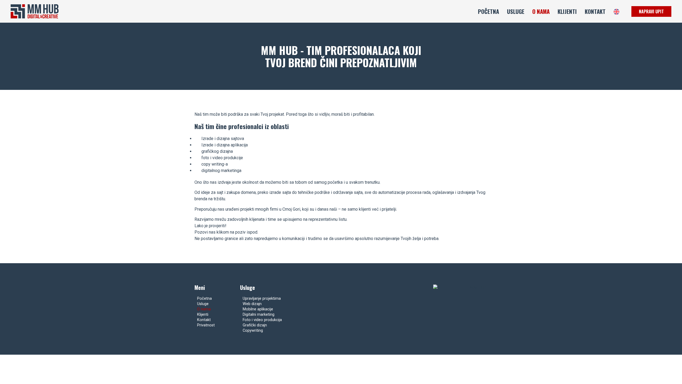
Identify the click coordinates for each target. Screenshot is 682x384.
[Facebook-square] (459, 330)
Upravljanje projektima (262, 298)
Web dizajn (252, 304)
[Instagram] (471, 330)
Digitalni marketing (258, 314)
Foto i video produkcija (262, 320)
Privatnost (206, 325)
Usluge (515, 11)
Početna (488, 11)
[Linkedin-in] (483, 330)
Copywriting (253, 330)
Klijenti (567, 11)
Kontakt (595, 11)
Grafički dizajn (255, 325)
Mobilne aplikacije (258, 309)
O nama (541, 11)
